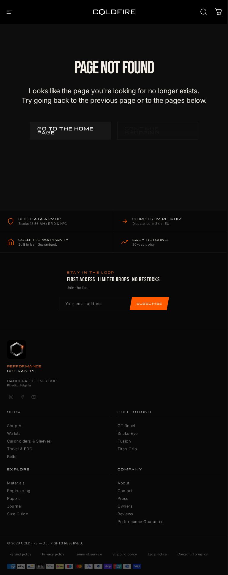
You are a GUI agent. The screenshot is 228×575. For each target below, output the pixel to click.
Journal (14, 506)
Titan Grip (127, 448)
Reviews (125, 513)
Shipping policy (125, 554)
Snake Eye (128, 433)
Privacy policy (53, 554)
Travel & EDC (19, 448)
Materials (16, 483)
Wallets (14, 433)
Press (123, 498)
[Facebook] (22, 397)
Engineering (19, 490)
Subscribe (149, 303)
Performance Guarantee (141, 521)
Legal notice (157, 554)
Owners (125, 506)
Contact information (193, 554)
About (123, 483)
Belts (12, 456)
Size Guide (17, 513)
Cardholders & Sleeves (29, 441)
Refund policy (20, 554)
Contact (125, 490)
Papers (13, 498)
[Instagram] (11, 397)
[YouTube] (33, 397)
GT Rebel (126, 425)
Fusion (124, 441)
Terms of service (88, 554)
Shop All (15, 425)
